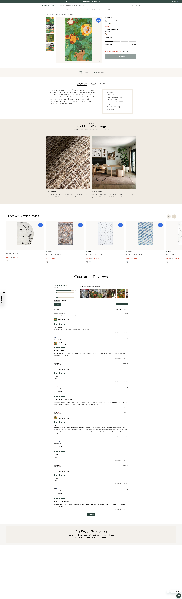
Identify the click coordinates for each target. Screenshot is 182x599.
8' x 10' (126, 47)
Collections (93, 9)
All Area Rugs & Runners (55, 14)
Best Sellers (67, 9)
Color (77, 9)
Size (72, 9)
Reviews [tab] (57, 301)
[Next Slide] (127, 293)
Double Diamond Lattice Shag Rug (94, 254)
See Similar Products (125, 51)
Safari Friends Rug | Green (63, 320)
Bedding (109, 9)
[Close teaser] (4, 292)
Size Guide (134, 44)
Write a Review (123, 304)
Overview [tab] (82, 83)
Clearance (115, 9)
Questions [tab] (64, 301)
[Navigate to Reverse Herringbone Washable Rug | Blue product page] (145, 234)
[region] (104, 293)
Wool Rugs (63, 14)
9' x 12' (131, 47)
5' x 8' (115, 47)
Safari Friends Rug (70, 14)
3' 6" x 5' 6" (108, 47)
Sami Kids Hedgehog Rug (12, 253)
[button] (108, 23)
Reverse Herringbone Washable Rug (134, 254)
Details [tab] (94, 83)
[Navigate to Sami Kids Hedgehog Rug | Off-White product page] (25, 234)
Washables (101, 9)
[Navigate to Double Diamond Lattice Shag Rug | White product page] (105, 234)
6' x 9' (120, 47)
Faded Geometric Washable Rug (53, 254)
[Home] (48, 5)
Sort (117, 309)
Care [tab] (102, 83)
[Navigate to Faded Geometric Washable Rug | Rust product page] (65, 234)
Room (82, 9)
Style (87, 9)
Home (47, 14)
